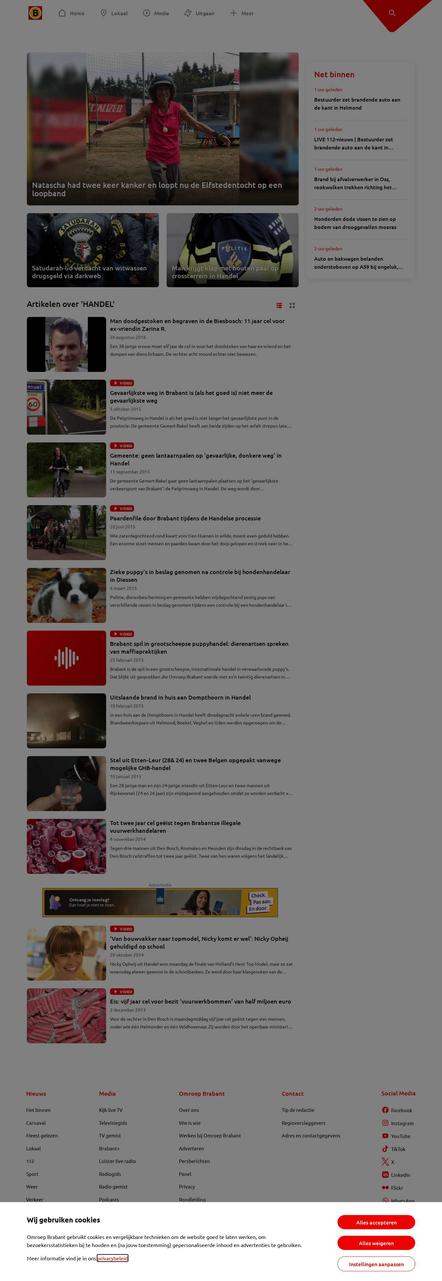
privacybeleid (112, 1258)
